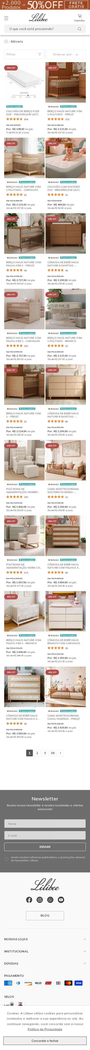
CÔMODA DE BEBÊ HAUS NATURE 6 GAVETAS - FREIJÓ (63, 265)
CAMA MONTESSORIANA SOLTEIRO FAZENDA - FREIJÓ (63, 492)
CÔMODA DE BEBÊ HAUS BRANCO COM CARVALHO (64, 641)
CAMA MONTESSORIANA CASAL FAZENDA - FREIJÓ (64, 717)
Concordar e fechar (45, 1041)
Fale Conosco (13, 972)
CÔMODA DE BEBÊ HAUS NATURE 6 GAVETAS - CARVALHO (63, 416)
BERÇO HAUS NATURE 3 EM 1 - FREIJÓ (23, 415)
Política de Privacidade (45, 1029)
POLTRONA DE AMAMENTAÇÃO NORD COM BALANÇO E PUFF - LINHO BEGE (24, 569)
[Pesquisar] (79, 29)
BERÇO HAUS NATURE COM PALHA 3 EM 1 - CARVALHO (23, 339)
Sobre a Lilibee (14, 960)
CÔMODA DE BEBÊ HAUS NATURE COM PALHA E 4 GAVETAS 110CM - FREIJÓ (64, 567)
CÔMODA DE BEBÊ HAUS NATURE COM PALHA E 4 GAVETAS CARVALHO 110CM (21, 720)
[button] (6, 18)
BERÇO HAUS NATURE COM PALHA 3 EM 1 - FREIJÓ (23, 264)
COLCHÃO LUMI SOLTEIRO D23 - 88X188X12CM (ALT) (64, 188)
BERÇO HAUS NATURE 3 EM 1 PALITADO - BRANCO (65, 339)
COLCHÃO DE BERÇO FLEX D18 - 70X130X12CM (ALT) (22, 113)
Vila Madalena (14, 948)
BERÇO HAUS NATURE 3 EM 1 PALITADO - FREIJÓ (65, 113)
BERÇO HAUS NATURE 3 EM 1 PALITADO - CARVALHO (23, 188)
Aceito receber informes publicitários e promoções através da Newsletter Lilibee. (48, 859)
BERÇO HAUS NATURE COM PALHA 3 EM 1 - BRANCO (23, 641)
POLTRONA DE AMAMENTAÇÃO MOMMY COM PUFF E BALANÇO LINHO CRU (22, 493)
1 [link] (29, 753)
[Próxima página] (60, 753)
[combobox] (45, 29)
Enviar (45, 847)
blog (45, 915)
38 (52, 753)
